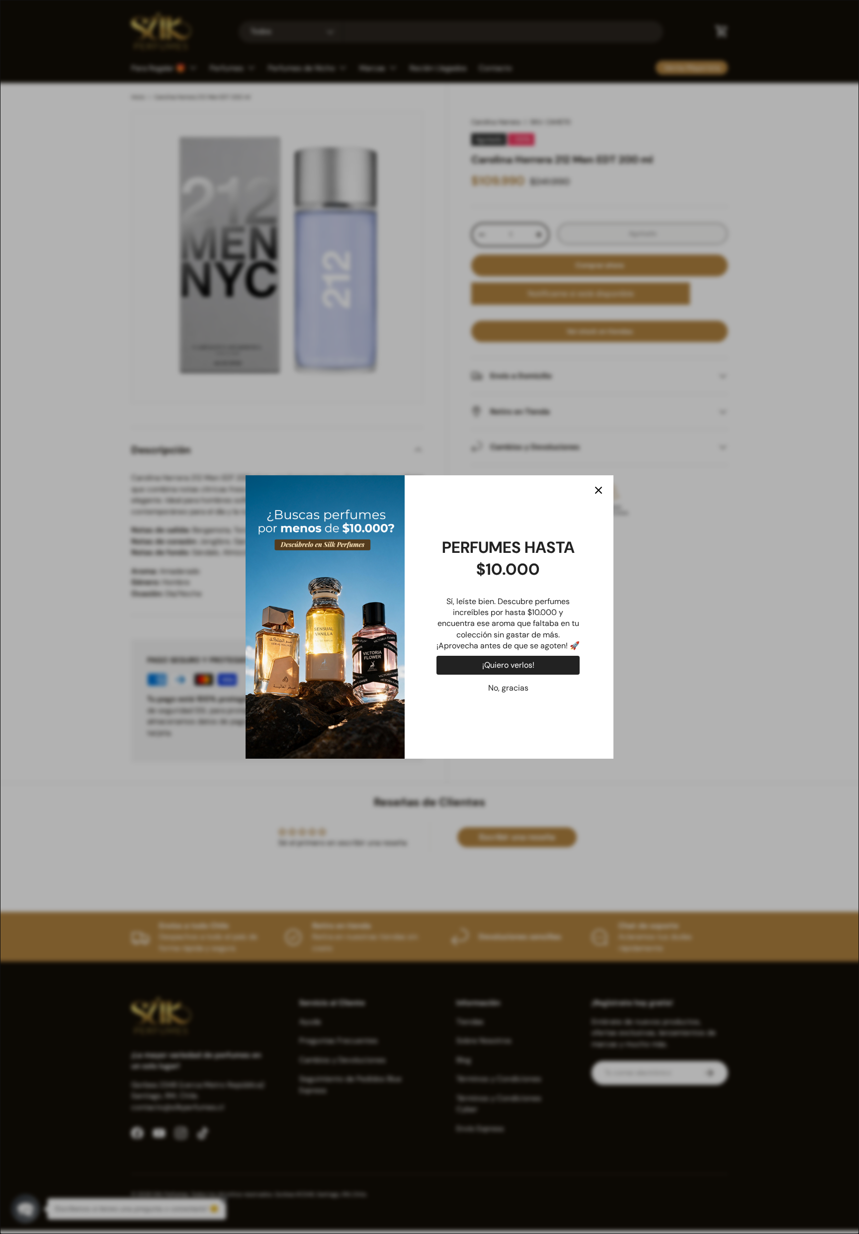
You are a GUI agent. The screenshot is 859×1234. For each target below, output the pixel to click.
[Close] (598, 490)
